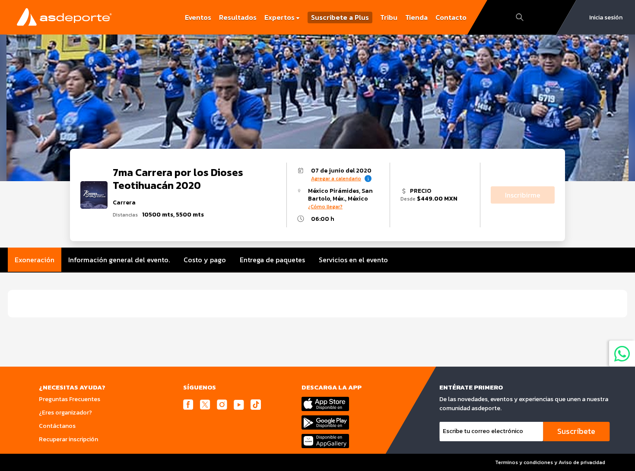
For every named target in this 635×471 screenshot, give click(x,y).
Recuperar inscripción (68, 439)
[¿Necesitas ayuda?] (622, 353)
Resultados (238, 17)
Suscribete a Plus (340, 17)
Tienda (416, 17)
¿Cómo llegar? (325, 206)
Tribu (388, 17)
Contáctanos (57, 425)
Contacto (451, 17)
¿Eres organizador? (65, 412)
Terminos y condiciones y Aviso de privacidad (550, 462)
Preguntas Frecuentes (69, 399)
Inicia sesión (605, 17)
